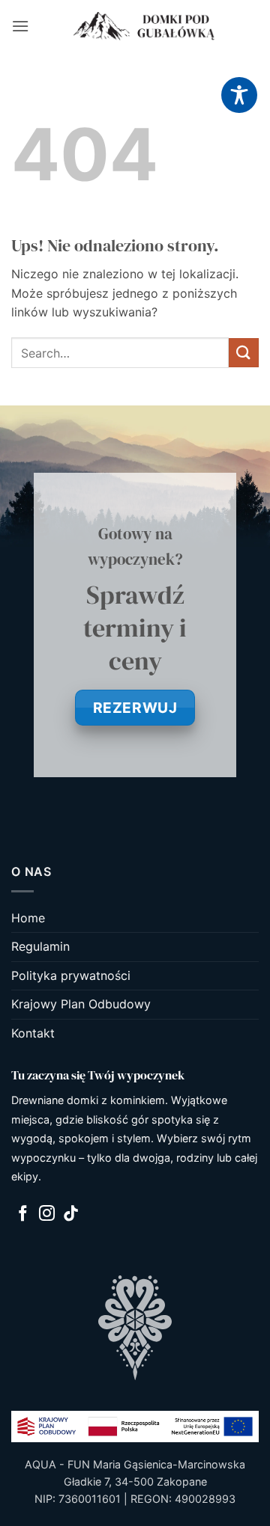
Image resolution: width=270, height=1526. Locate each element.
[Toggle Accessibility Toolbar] (239, 95)
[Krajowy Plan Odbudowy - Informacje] (135, 1425)
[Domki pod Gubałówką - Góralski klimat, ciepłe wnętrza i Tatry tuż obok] (144, 26)
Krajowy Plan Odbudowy (81, 1003)
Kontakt (33, 1033)
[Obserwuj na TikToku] (71, 1214)
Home (28, 917)
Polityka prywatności (70, 975)
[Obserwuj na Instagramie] (47, 1214)
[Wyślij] (244, 352)
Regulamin (40, 946)
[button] (20, 25)
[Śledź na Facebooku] (23, 1214)
